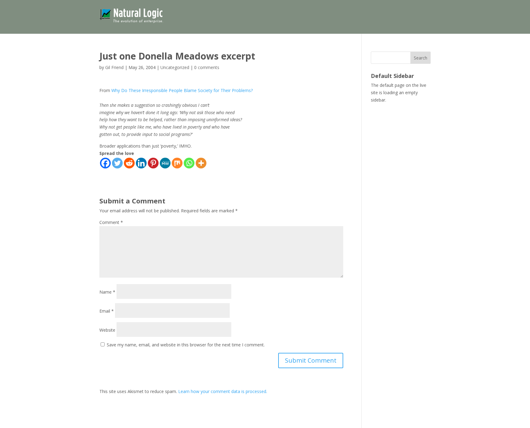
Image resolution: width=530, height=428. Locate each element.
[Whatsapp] (189, 163)
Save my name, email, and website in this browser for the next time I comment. (186, 345)
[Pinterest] (153, 163)
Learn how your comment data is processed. (222, 391)
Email (106, 311)
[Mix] (177, 163)
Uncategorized (174, 67)
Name (107, 292)
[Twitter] (117, 163)
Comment (111, 222)
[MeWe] (165, 163)
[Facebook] (105, 163)
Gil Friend (114, 67)
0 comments (206, 67)
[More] (201, 163)
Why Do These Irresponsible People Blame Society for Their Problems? (182, 90)
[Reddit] (129, 163)
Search (420, 58)
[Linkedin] (141, 163)
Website (107, 330)
